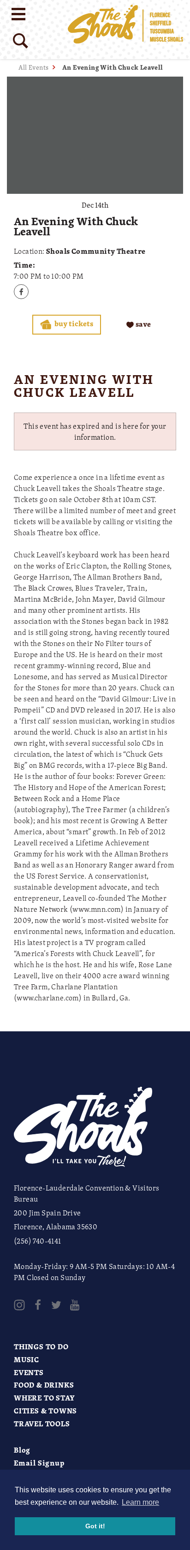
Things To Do (41, 1347)
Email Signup (39, 1463)
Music (26, 1359)
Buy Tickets (73, 323)
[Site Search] (20, 40)
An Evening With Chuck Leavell (112, 67)
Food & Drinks (44, 1385)
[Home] (125, 29)
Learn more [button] (140, 1502)
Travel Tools (42, 1424)
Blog (22, 1450)
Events (29, 1372)
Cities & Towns (45, 1411)
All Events (33, 67)
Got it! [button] (95, 1526)
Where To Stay (44, 1398)
